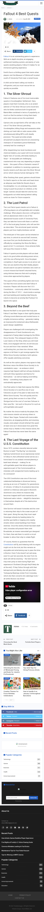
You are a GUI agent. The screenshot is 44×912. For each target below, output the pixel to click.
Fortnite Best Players (32, 642)
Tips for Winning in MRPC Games (12, 855)
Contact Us (19, 898)
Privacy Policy (25, 895)
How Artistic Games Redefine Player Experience (17, 838)
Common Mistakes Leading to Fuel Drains (15, 846)
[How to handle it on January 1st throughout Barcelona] (31, 683)
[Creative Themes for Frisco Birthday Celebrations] (12, 683)
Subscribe (33, 797)
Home (10, 895)
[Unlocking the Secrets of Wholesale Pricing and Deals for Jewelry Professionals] (12, 660)
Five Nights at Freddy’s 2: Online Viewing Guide (17, 842)
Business (6, 767)
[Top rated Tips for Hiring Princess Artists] (31, 660)
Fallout (6, 56)
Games (6, 763)
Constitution (8, 544)
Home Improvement (9, 776)
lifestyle (10, 605)
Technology (7, 759)
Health (5, 772)
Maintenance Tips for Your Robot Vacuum (15, 850)
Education (4, 885)
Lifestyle (37, 18)
